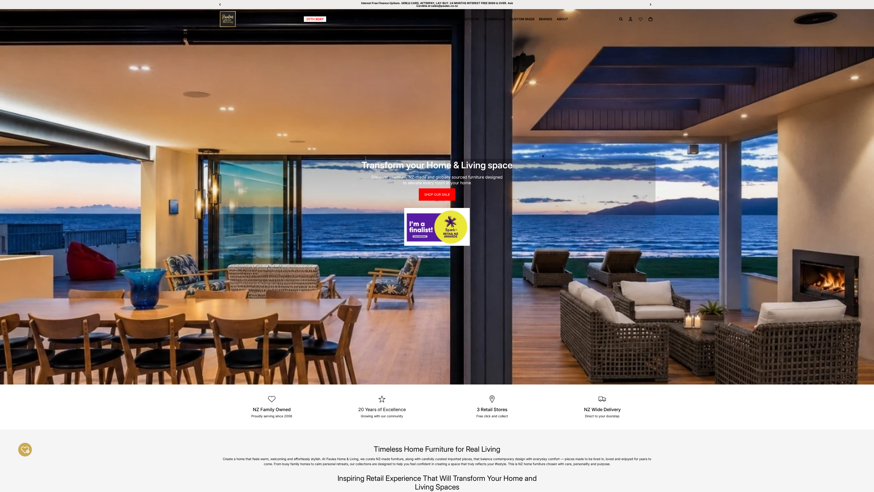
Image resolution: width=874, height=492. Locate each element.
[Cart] (650, 19)
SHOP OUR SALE (437, 194)
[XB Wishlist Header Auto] (640, 19)
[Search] (621, 19)
